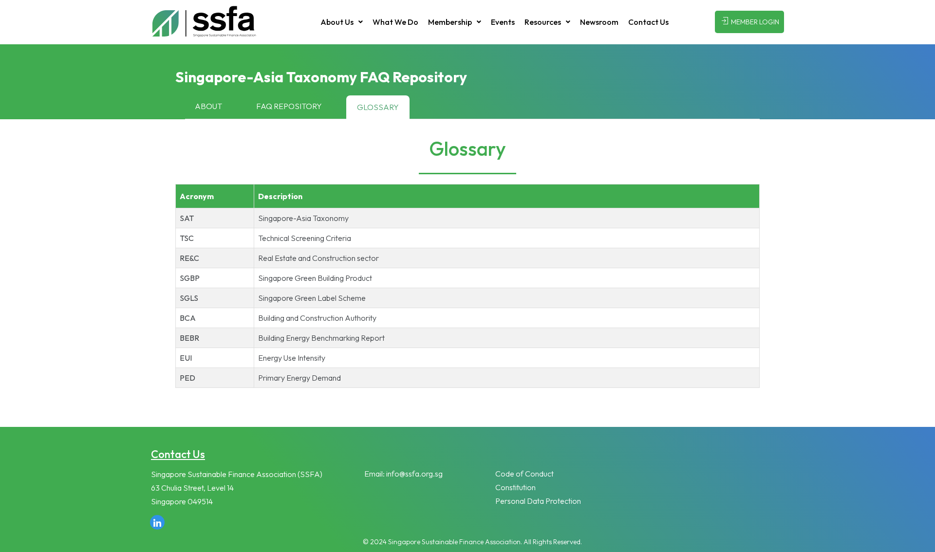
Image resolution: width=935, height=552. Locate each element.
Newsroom (599, 22)
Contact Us (648, 22)
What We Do (395, 22)
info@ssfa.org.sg (414, 473)
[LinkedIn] (157, 522)
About (208, 106)
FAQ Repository (289, 106)
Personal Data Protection (538, 501)
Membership (450, 22)
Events (503, 22)
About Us (337, 22)
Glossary (378, 107)
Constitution (515, 487)
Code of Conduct (524, 473)
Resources (542, 22)
